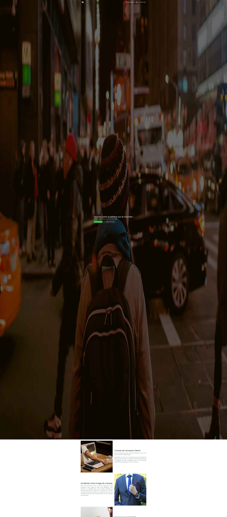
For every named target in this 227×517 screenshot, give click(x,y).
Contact (144, 2)
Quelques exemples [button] (110, 221)
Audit (138, 2)
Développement (131, 2)
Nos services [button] (99, 221)
